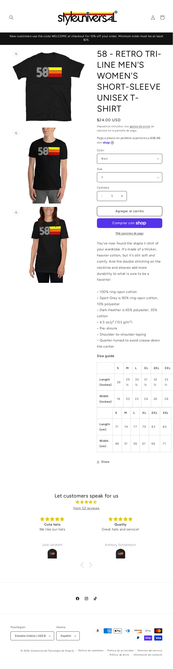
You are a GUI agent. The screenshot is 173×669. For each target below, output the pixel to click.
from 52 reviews (86, 508)
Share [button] (105, 462)
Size (99, 169)
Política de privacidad (120, 650)
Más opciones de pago (129, 233)
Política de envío (119, 654)
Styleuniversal (39, 650)
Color (100, 150)
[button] (11, 17)
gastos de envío (140, 126)
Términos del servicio (149, 650)
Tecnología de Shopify (61, 650)
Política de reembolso (90, 650)
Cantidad (103, 187)
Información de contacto (147, 654)
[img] (86, 502)
